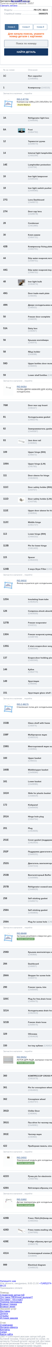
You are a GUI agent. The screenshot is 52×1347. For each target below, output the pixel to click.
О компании (6, 1325)
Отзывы (4, 1316)
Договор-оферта (9, 1327)
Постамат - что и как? (11, 1299)
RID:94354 (22, 386)
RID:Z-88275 (23, 704)
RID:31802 (22, 1199)
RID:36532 (22, 580)
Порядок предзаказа (11, 1302)
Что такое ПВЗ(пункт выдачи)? (16, 1297)
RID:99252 (22, 1057)
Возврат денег (7, 1306)
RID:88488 (22, 933)
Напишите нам (8, 1281)
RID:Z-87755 (23, 99)
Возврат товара (8, 1304)
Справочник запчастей (12, 1295)
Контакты (5, 1329)
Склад (3, 1332)
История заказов (9, 1318)
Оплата (4, 1313)
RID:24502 (22, 1157)
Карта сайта (6, 1334)
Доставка (5, 1311)
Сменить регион (8, 5)
